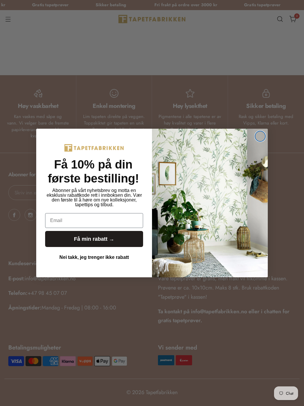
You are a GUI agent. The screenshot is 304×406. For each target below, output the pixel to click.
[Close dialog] (260, 136)
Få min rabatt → (94, 239)
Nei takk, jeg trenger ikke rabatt (94, 257)
